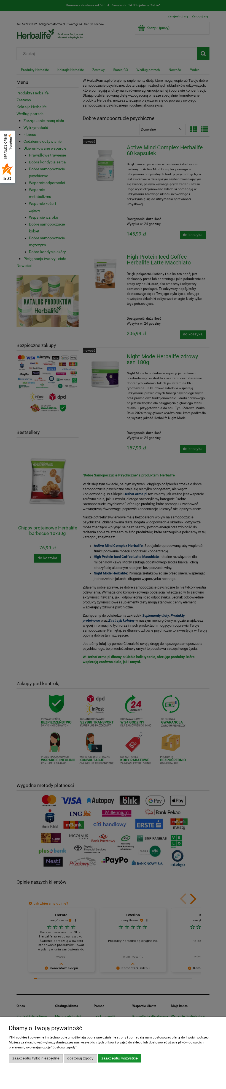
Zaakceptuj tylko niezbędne (36, 1058)
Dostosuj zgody (80, 1058)
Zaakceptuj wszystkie (119, 1058)
